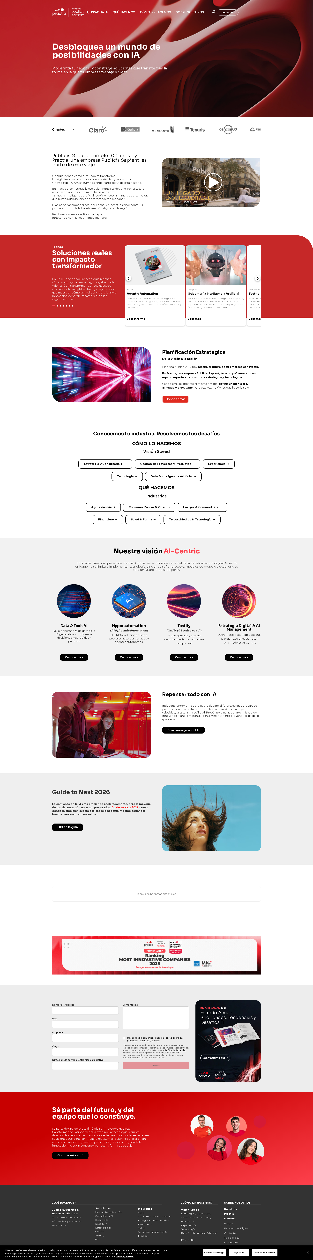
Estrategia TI (103, 1227)
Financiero (106, 519)
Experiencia (216, 463)
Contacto (230, 1233)
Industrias (145, 1208)
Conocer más (175, 399)
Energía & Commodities (200, 507)
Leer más (194, 318)
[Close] (307, 1252)
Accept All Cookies (265, 1252)
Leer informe (136, 318)
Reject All (238, 1252)
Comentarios (130, 1004)
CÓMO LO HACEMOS (155, 12)
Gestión (100, 1231)
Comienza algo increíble (183, 730)
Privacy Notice (125, 1256)
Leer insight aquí (213, 1058)
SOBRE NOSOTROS (190, 12)
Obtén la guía (67, 827)
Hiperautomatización (108, 1212)
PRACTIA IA (99, 12)
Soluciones (103, 1208)
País (54, 1018)
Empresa (57, 1032)
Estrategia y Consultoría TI (103, 463)
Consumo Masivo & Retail (147, 507)
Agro (141, 1212)
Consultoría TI (104, 1216)
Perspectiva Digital (236, 1228)
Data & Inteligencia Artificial (172, 476)
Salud (141, 1228)
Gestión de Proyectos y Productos (165, 463)
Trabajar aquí (232, 1237)
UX (97, 1239)
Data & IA (101, 1223)
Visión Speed (190, 1209)
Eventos (229, 1218)
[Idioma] (210, 11)
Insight (228, 1223)
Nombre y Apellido (63, 1004)
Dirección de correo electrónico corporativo (78, 1059)
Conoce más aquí (70, 1155)
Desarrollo (102, 1219)
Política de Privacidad (175, 1050)
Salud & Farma (141, 519)
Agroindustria (101, 507)
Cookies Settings (214, 1252)
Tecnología (125, 476)
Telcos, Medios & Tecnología (190, 519)
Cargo (55, 1046)
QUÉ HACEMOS (124, 12)
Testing (99, 1235)
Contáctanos (228, 12)
